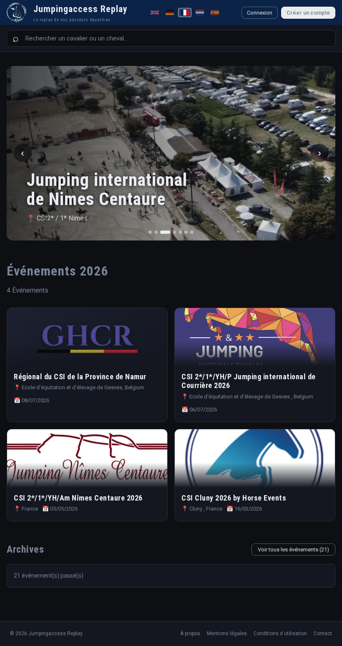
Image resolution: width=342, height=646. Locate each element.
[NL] (199, 12)
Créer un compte (308, 13)
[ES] (214, 12)
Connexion (259, 13)
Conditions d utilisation (280, 633)
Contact (323, 633)
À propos (190, 633)
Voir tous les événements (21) (293, 549)
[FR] (184, 12)
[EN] (154, 12)
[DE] (169, 12)
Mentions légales (227, 633)
